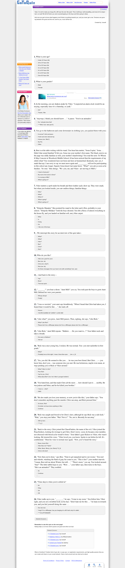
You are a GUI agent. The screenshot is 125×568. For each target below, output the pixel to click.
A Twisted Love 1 (54, 545)
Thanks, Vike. (42, 112)
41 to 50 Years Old (43, 70)
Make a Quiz (61, 2)
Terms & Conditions (48, 560)
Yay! (39, 278)
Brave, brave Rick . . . (44, 443)
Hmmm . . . (41, 310)
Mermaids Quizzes (93, 98)
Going (40, 222)
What (39, 217)
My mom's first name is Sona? (47, 174)
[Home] (26, 3)
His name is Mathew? (44, 337)
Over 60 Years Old (43, 75)
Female (40, 87)
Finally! (40, 298)
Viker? (40, 241)
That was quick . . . (43, 283)
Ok (39, 490)
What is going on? (43, 179)
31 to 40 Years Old (43, 68)
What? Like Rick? (43, 322)
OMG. (40, 391)
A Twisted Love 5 (54, 533)
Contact (67, 560)
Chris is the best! (43, 451)
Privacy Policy (60, 560)
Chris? (40, 246)
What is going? (42, 199)
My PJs (40, 142)
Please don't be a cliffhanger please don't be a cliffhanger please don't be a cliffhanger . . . (64, 325)
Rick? (39, 249)
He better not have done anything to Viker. (50, 406)
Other (39, 144)
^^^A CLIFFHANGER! (44, 513)
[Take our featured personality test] (24, 101)
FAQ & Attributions (76, 560)
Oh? (39, 110)
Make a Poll (70, 2)
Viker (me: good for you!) (45, 258)
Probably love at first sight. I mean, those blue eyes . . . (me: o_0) (57, 354)
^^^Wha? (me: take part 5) (45, 124)
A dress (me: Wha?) (44, 139)
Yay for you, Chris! (43, 374)
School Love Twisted (55, 542)
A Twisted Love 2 (54, 539)
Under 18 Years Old (44, 60)
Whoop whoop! (42, 295)
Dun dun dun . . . (43, 507)
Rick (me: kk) (42, 266)
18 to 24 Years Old (43, 62)
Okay (39, 488)
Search (94, 566)
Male (39, 85)
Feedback (104, 9)
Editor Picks (93, 2)
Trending (100, 566)
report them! (24, 136)
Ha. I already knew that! (45, 122)
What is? (40, 197)
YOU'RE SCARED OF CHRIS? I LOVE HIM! (50, 313)
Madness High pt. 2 (55, 537)
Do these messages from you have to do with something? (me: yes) (57, 269)
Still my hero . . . (42, 420)
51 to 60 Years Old (43, 73)
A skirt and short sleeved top (46, 136)
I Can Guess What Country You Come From (24, 79)
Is (38, 219)
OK (39, 493)
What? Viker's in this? (44, 369)
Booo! (39, 281)
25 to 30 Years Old (43, 65)
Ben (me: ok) (42, 261)
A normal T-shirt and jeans (45, 134)
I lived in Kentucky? (43, 172)
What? (40, 194)
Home (89, 566)
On (39, 224)
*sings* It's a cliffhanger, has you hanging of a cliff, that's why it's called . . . (59, 510)
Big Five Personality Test (24, 113)
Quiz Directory (78, 2)
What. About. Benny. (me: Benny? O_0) (49, 448)
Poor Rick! (41, 371)
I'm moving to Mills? (44, 177)
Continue (40, 408)
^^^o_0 (40, 423)
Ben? (39, 244)
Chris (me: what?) (43, 264)
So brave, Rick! (42, 403)
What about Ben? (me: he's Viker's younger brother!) (53, 376)
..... (39, 476)
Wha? (39, 192)
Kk (39, 471)
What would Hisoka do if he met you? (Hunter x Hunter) (25, 68)
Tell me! (40, 339)
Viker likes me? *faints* (44, 445)
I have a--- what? (43, 389)
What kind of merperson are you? (57, 96)
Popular (86, 2)
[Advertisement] (70, 39)
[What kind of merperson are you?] (42, 96)
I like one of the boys (44, 227)
